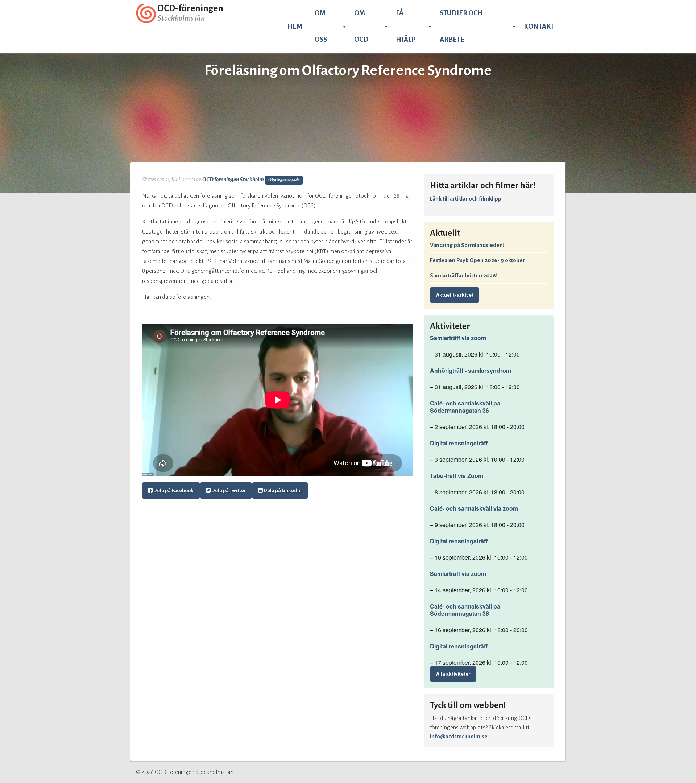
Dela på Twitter (228, 490)
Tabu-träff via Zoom (456, 475)
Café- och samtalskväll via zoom (474, 508)
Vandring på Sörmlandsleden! (467, 245)
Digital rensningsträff (459, 443)
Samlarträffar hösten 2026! (463, 275)
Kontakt (539, 26)
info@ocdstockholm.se (459, 736)
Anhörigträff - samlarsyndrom (470, 370)
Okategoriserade (284, 179)
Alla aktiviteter (453, 674)
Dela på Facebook (173, 490)
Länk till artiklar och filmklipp (465, 198)
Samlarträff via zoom (458, 338)
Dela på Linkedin (282, 490)
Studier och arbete (461, 26)
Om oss (321, 26)
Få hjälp (406, 26)
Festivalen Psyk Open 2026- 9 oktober (477, 260)
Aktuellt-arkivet (454, 295)
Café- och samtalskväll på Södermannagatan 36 (465, 407)
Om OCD (361, 26)
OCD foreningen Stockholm (233, 179)
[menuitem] (294, 26)
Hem (294, 26)
